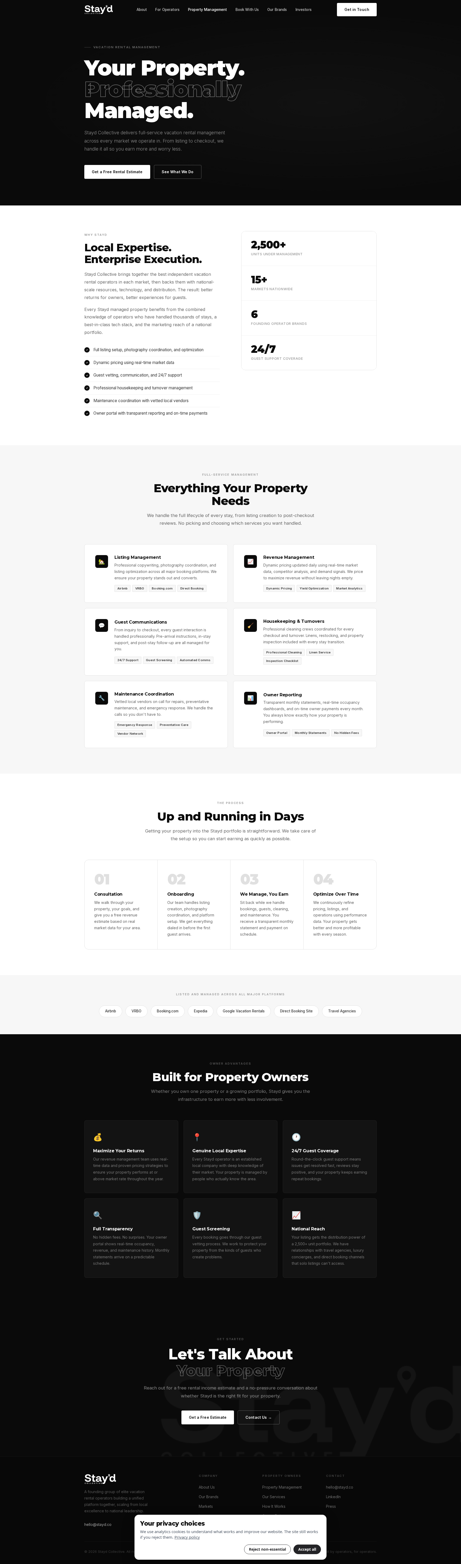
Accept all (307, 1549)
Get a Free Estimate (207, 1417)
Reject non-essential (267, 1549)
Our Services (273, 1496)
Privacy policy (187, 1537)
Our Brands (277, 9)
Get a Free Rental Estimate (117, 171)
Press (331, 1506)
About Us (207, 1487)
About (142, 9)
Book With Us (247, 9)
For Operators (167, 9)
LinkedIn (333, 1496)
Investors (304, 9)
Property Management (207, 9)
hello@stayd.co (98, 1524)
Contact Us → (258, 1417)
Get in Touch (356, 9)
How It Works (273, 1506)
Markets (206, 1506)
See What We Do (178, 171)
